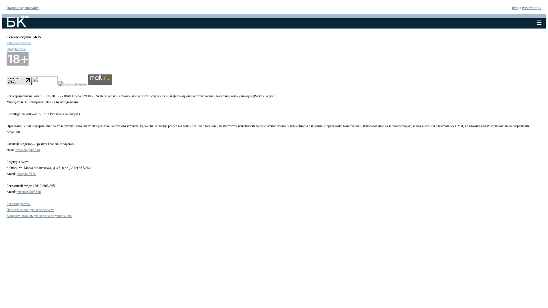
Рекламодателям (19, 204)
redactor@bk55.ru (19, 43)
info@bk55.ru (16, 49)
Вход (515, 8)
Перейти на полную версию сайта (30, 210)
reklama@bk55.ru (29, 192)
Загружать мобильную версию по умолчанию (39, 216)
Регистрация (531, 8)
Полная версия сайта (23, 8)
